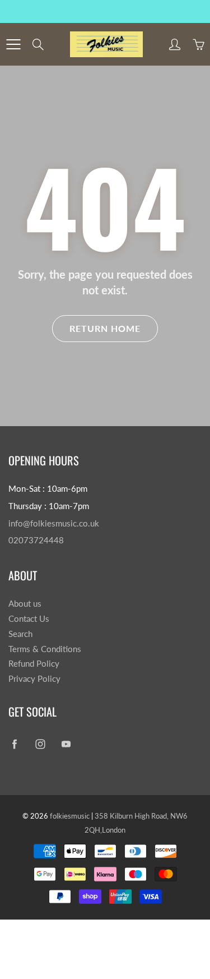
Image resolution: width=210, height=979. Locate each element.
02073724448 (36, 540)
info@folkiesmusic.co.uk (53, 523)
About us (24, 603)
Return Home (105, 328)
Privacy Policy (34, 679)
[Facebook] (14, 744)
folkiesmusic (70, 815)
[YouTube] (66, 744)
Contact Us (28, 619)
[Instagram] (40, 744)
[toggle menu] (13, 44)
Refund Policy (33, 663)
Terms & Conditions (44, 649)
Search (20, 634)
